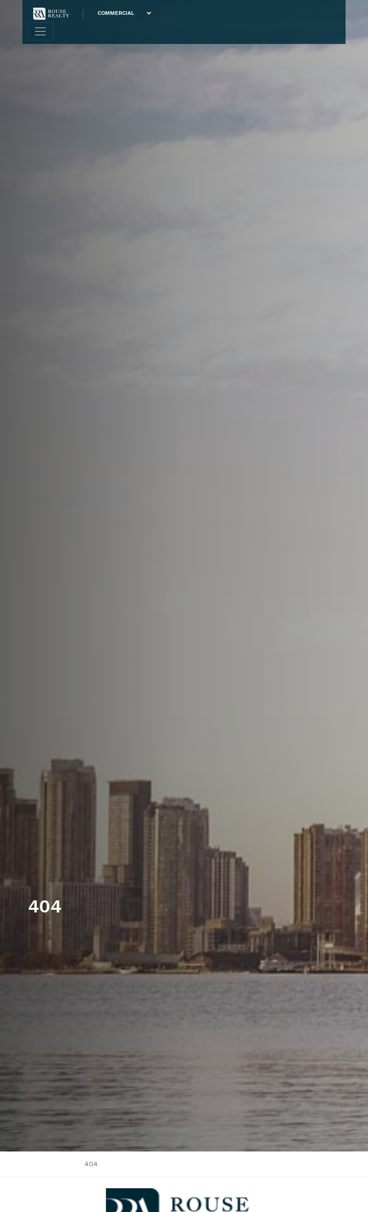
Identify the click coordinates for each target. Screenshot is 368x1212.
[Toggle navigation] (40, 31)
